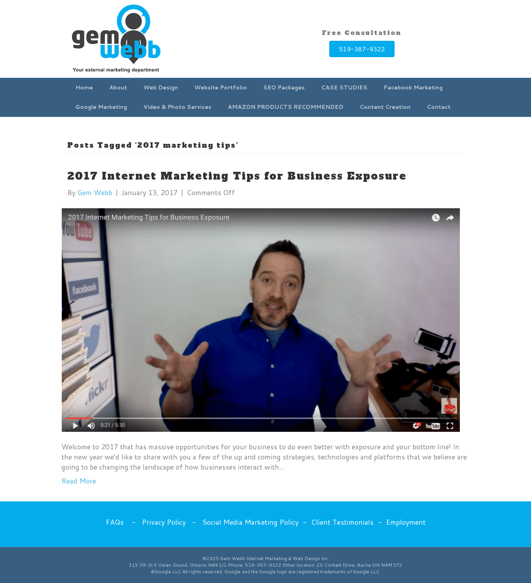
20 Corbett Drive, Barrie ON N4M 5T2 (359, 565)
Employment (406, 522)
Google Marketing (101, 107)
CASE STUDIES (344, 87)
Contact (439, 107)
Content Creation (385, 107)
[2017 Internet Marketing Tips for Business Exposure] (260, 318)
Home (84, 87)
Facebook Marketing (413, 87)
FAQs (115, 522)
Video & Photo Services (177, 107)
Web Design (160, 87)
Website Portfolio (220, 87)
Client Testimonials (342, 522)
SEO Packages (284, 87)
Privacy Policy (164, 522)
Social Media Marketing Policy (250, 522)
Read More (78, 481)
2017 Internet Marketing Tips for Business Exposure (237, 176)
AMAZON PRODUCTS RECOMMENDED (285, 107)
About (118, 87)
